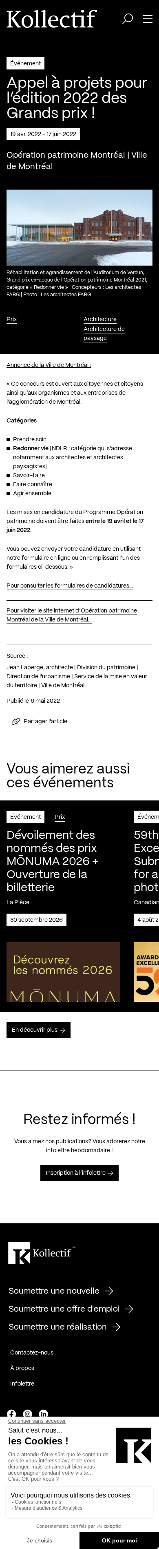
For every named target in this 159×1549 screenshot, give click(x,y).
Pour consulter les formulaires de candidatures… (70, 586)
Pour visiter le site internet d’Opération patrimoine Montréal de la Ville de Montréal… (72, 615)
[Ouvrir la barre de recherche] (127, 18)
